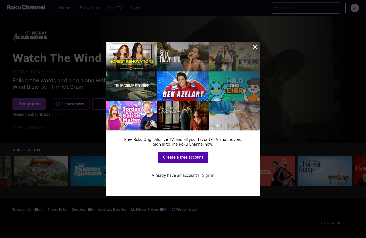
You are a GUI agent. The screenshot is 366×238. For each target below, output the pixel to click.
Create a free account (183, 157)
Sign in (208, 176)
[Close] (255, 47)
